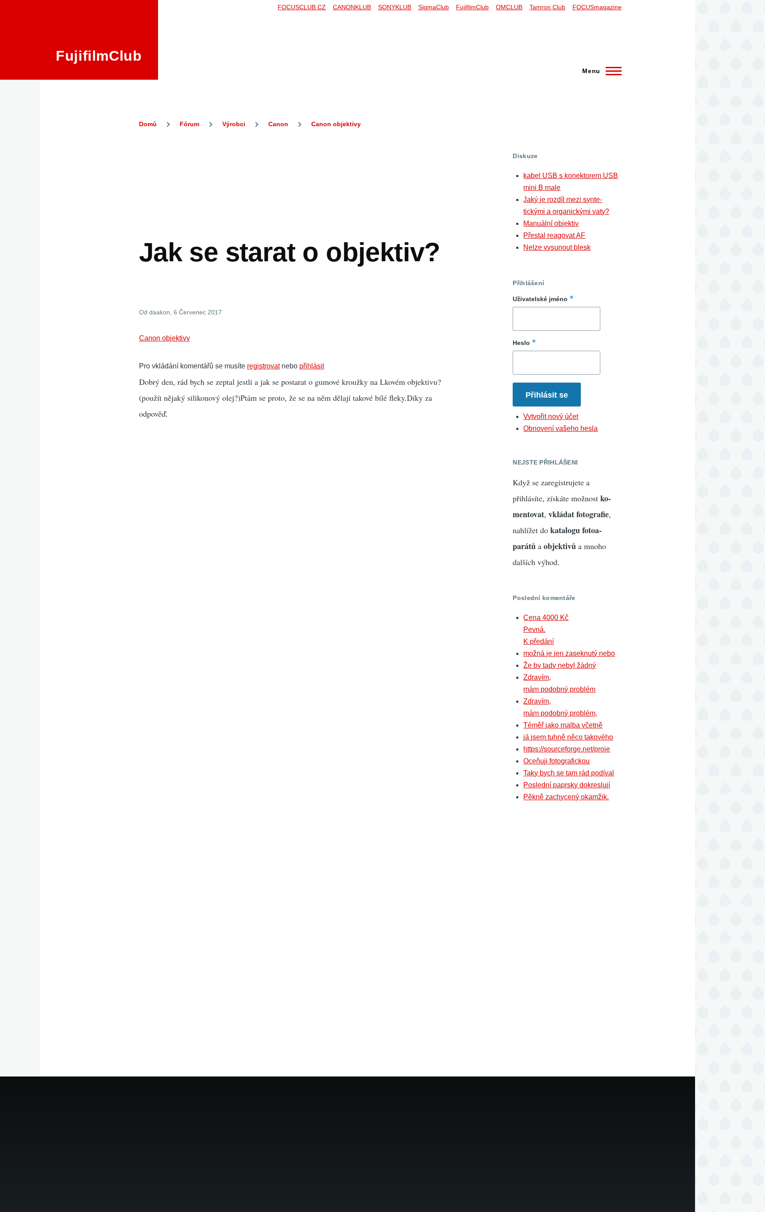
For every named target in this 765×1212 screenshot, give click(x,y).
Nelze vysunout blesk (557, 247)
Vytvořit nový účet (550, 416)
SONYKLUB (394, 7)
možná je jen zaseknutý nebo (569, 653)
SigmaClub (433, 7)
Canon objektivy (336, 124)
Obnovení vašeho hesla (560, 428)
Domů (148, 124)
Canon (278, 124)
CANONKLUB (352, 7)
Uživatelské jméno (540, 298)
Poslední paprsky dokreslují (566, 785)
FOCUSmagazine (597, 7)
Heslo (521, 342)
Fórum (189, 124)
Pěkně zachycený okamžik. (566, 797)
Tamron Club (547, 7)
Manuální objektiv (551, 223)
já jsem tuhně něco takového (568, 737)
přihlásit (311, 366)
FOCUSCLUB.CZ (302, 7)
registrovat (263, 366)
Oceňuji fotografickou (556, 761)
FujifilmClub (99, 56)
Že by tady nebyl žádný (559, 665)
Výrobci (233, 124)
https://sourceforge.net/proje (566, 749)
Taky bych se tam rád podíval (568, 773)
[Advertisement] (300, 172)
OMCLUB (509, 7)
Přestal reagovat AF (554, 235)
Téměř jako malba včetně (563, 725)
